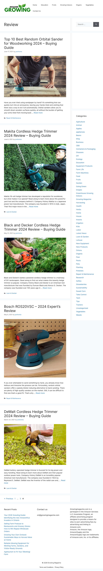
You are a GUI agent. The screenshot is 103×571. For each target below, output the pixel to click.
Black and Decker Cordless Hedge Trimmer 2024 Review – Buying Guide (34, 227)
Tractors (79, 305)
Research (80, 278)
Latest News (81, 233)
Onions (79, 250)
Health (78, 206)
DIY (77, 156)
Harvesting (80, 203)
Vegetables (90, 5)
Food (78, 176)
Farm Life (80, 169)
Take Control (81, 295)
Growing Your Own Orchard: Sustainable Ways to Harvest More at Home (18, 537)
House (78, 216)
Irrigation (79, 223)
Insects (79, 220)
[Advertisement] (87, 72)
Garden (79, 183)
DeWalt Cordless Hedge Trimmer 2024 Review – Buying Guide (31, 414)
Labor (78, 230)
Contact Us (37, 11)
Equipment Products (84, 166)
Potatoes (79, 271)
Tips (78, 301)
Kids (78, 226)
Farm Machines (82, 173)
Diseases (79, 152)
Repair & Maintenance (13, 118)
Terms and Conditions (46, 567)
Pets (78, 264)
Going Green (81, 186)
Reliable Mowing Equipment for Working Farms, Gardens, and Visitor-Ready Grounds (16, 545)
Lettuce (79, 240)
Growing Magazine (83, 199)
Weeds (79, 315)
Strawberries (81, 284)
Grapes (79, 190)
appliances (80, 132)
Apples (79, 129)
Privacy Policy (59, 567)
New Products (82, 247)
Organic (79, 5)
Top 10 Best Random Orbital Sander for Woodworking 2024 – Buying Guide (33, 43)
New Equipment (82, 243)
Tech (78, 298)
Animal (79, 125)
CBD (78, 146)
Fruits (54, 5)
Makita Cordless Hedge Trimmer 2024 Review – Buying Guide (30, 133)
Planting (79, 267)
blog (78, 139)
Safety (78, 281)
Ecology (79, 159)
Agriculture (80, 122)
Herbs (78, 209)
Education (44, 5)
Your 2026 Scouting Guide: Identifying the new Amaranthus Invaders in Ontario (17, 517)
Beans (78, 135)
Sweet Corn (81, 291)
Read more (38, 113)
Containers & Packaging (85, 149)
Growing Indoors (66, 5)
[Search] (96, 24)
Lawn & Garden (11, 212)
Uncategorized (82, 308)
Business (79, 142)
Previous (8, 499)
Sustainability (81, 288)
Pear (78, 257)
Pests (78, 261)
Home (35, 5)
